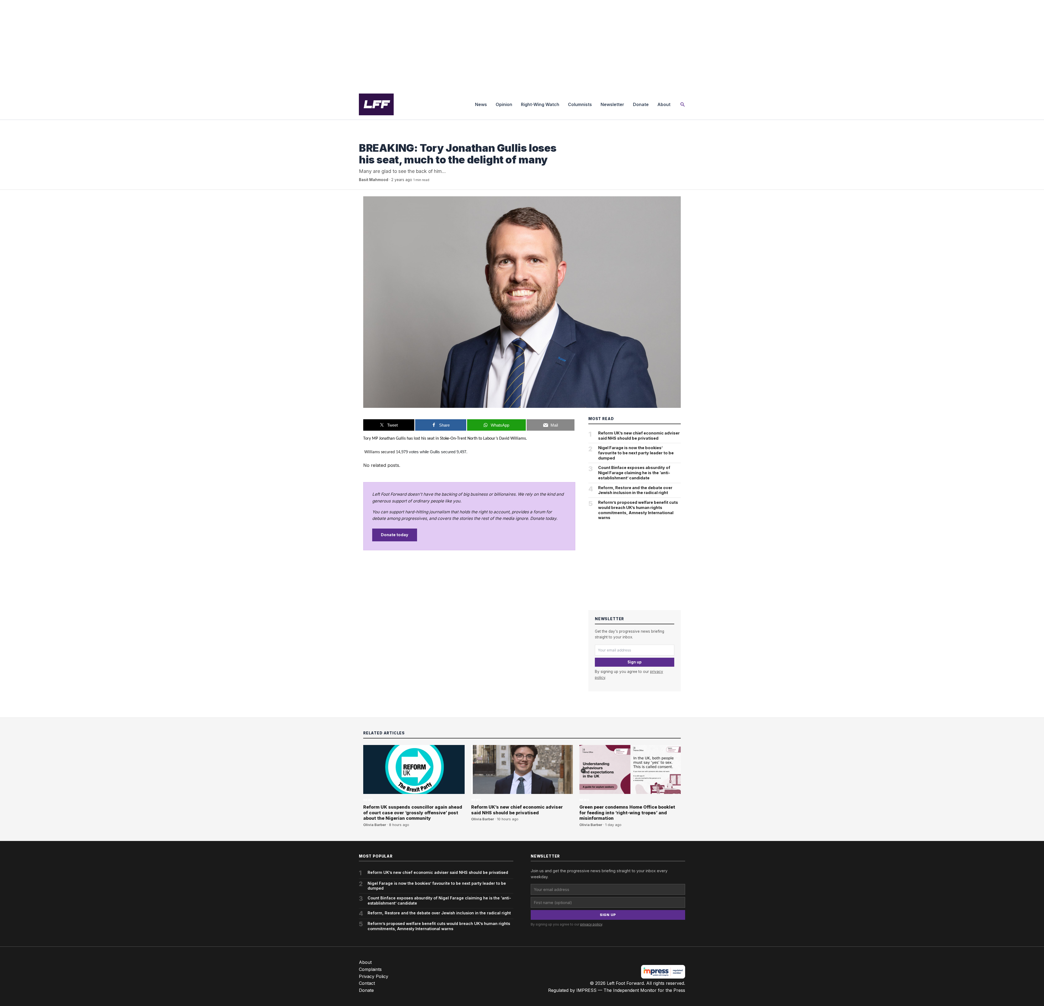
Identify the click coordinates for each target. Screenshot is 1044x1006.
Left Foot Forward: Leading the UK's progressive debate (376, 104)
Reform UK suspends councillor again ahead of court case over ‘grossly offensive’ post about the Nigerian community (412, 812)
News (481, 104)
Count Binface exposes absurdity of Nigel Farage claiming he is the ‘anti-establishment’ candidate (634, 472)
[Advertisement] (522, 45)
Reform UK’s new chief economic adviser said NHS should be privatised (639, 435)
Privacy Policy (373, 976)
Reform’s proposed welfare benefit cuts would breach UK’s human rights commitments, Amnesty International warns (638, 510)
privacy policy (591, 924)
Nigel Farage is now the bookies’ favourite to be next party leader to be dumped (636, 452)
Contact (367, 983)
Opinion (504, 104)
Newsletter (612, 104)
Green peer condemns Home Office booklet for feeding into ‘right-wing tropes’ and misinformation (627, 812)
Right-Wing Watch (540, 104)
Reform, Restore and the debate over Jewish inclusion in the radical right (635, 490)
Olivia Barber (374, 825)
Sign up (634, 662)
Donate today (394, 534)
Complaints (370, 969)
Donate (641, 104)
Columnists (580, 104)
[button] (682, 104)
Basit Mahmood (373, 180)
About (663, 104)
